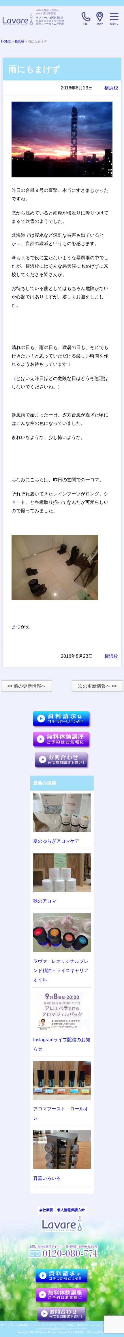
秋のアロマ (44, 901)
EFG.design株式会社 (97, 1332)
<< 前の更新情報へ (26, 686)
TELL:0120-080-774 (85, 18)
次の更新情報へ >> (97, 686)
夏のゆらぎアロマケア (56, 841)
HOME (6, 41)
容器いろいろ (47, 1178)
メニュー (114, 18)
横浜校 (19, 41)
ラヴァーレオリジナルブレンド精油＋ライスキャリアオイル (61, 970)
